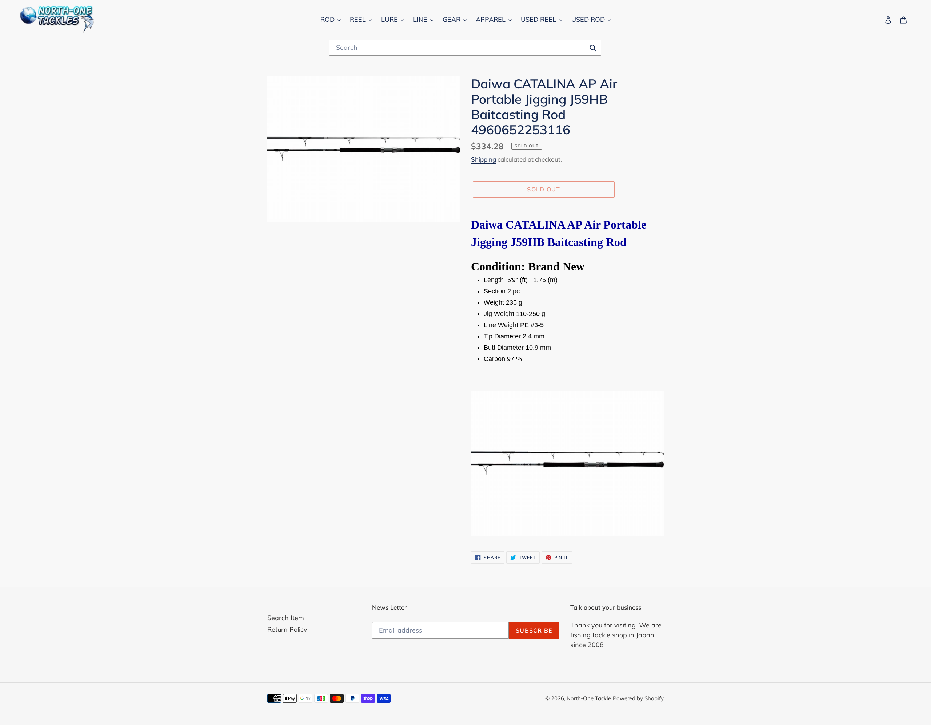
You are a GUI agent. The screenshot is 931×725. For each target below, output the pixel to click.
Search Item (285, 618)
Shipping (483, 159)
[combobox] (465, 48)
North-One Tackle (589, 698)
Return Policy (287, 629)
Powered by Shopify (638, 698)
